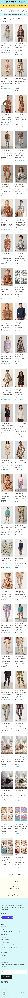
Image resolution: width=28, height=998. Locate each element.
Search (3, 929)
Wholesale (4, 934)
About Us (4, 955)
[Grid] (23, 21)
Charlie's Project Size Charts (9, 947)
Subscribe (6, 976)
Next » (19, 874)
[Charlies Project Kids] (14, 11)
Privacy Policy (5, 952)
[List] (26, 21)
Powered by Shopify (20, 992)
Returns (3, 937)
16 (14, 874)
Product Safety (5, 942)
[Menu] (1, 11)
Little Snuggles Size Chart (8, 945)
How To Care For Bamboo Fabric (10, 932)
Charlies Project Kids (10, 992)
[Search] (5, 11)
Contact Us (4, 926)
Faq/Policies (5, 939)
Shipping (3, 950)
